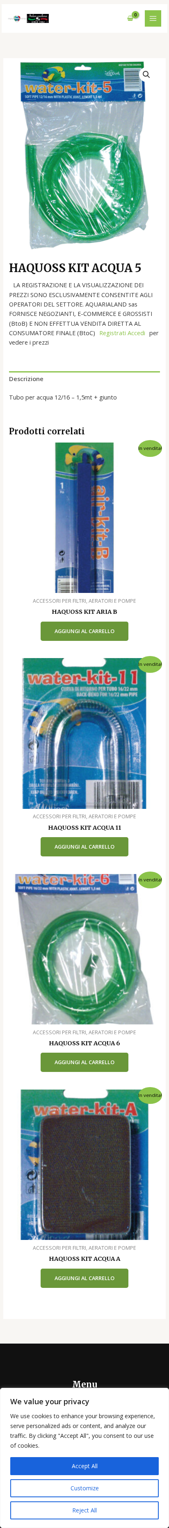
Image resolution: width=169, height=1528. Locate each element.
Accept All (85, 1466)
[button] (146, 74)
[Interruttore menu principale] (153, 18)
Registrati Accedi (122, 333)
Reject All (84, 1510)
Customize (85, 1488)
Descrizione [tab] (26, 379)
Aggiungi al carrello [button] (84, 631)
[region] (84, 1458)
